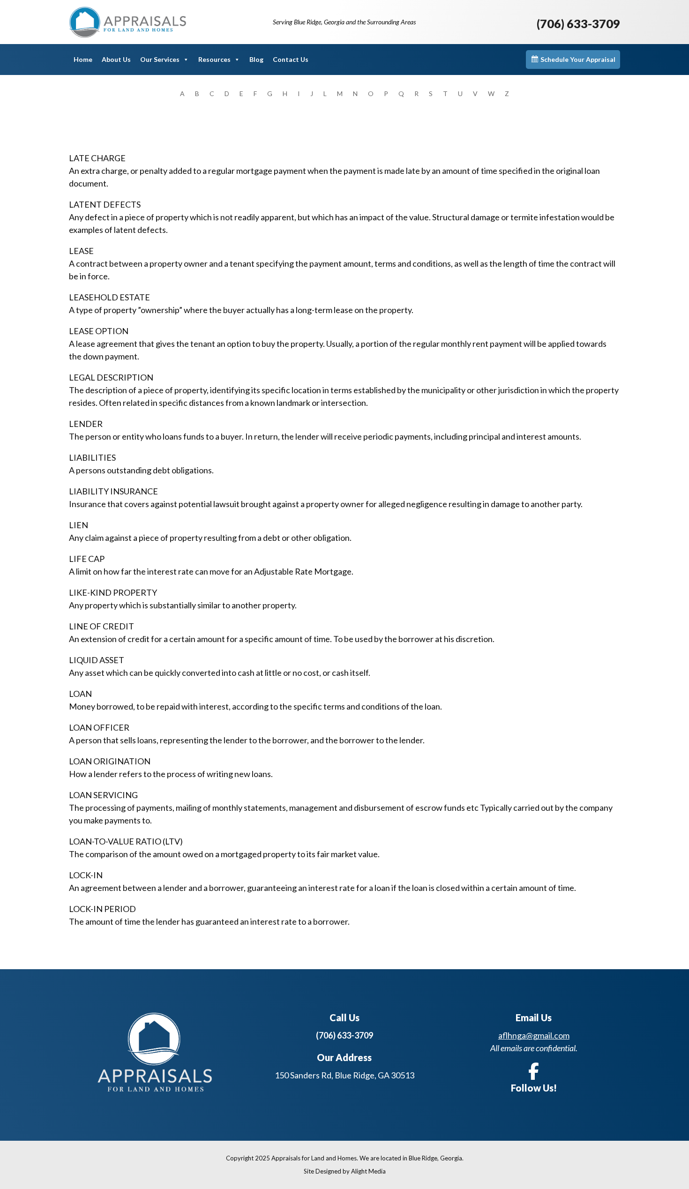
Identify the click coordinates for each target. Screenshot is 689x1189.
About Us (116, 59)
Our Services (160, 59)
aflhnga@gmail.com (533, 1035)
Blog (256, 59)
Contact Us (290, 59)
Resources (214, 59)
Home (83, 59)
